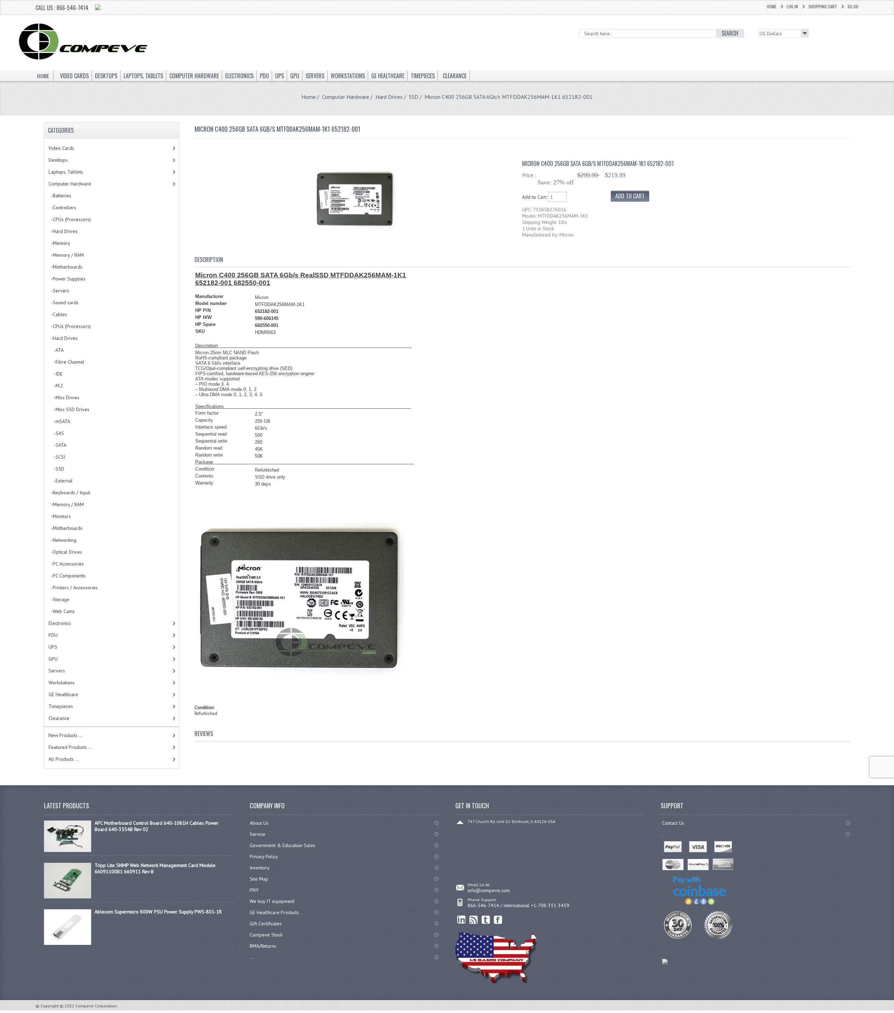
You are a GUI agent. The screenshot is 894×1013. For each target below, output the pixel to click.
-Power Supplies (67, 279)
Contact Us (673, 823)
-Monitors (60, 516)
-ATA (56, 350)
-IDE (56, 374)
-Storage (59, 599)
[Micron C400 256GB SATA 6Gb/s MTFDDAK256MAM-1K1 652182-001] (355, 238)
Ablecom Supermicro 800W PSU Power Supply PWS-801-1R (158, 912)
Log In (792, 6)
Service (257, 834)
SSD (413, 96)
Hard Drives (389, 96)
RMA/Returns (263, 946)
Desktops (58, 160)
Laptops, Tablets (66, 172)
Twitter (486, 920)
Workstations (62, 682)
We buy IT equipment (272, 901)
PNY (254, 890)
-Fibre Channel (67, 362)
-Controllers (62, 207)
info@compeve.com (489, 890)
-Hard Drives (63, 231)
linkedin (461, 920)
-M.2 (56, 385)
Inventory (260, 868)
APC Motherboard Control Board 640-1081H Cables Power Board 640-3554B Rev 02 (157, 826)
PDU (53, 635)
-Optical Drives (65, 552)
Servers (57, 671)
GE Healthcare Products (274, 912)
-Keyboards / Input (69, 492)
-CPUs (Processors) (70, 219)
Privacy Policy (264, 856)
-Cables (58, 314)
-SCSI (57, 457)
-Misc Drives (64, 397)
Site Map (259, 879)
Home (771, 6)
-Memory (59, 243)
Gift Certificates (266, 923)
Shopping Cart (822, 6)
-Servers (59, 290)
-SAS (56, 433)
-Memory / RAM (66, 255)
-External (61, 481)
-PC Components (67, 576)
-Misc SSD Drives (69, 409)
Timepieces (61, 706)
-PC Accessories (66, 564)
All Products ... (64, 759)
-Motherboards (65, 267)
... (252, 957)
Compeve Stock (266, 935)
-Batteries (60, 195)
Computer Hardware (345, 96)
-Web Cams (62, 611)
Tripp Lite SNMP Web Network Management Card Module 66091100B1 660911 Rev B (155, 868)
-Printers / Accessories (73, 587)
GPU (53, 659)
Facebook (498, 920)
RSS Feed (473, 920)
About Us (259, 823)
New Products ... (66, 735)
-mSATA (59, 421)
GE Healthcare (63, 694)
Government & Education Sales (282, 845)
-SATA (57, 445)
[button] (893, 1012)
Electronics (60, 623)
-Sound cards (64, 302)
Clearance (59, 718)
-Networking (62, 540)
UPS (53, 647)
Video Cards (61, 148)
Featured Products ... (70, 747)
